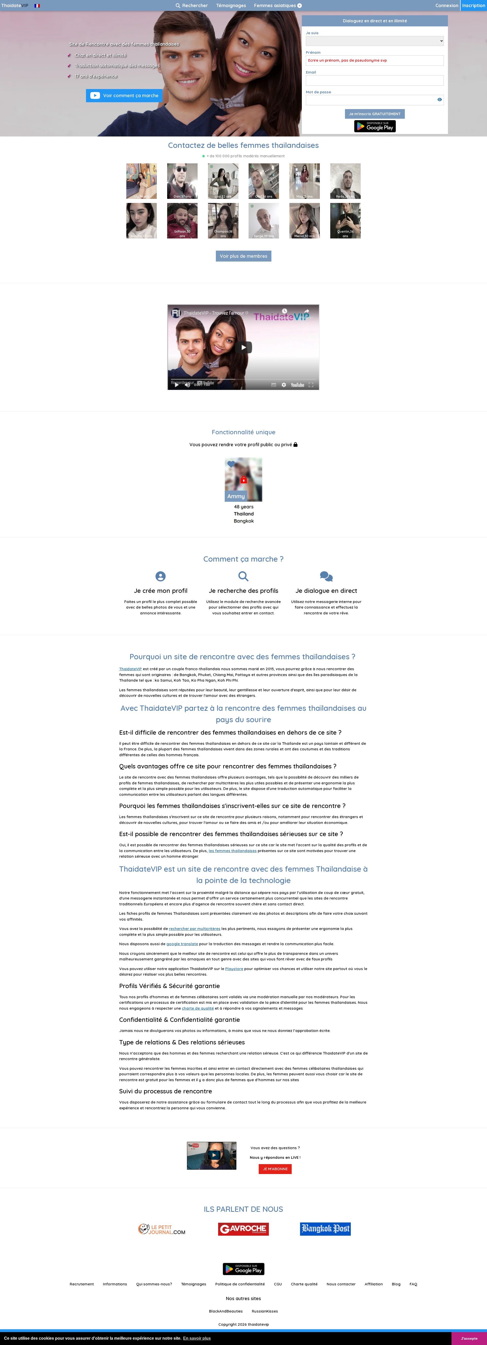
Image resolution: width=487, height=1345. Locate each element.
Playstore (234, 968)
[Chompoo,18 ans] (223, 220)
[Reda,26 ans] (345, 181)
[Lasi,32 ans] (223, 181)
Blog (396, 1284)
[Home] (15, 5)
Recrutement (82, 1284)
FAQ (413, 1284)
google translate (182, 943)
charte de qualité (198, 1008)
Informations (115, 1284)
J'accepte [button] (469, 1338)
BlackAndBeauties (226, 1311)
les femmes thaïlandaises (233, 850)
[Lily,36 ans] (141, 181)
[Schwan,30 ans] (182, 220)
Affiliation (374, 1284)
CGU (278, 1284)
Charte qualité (304, 1284)
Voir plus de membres (243, 256)
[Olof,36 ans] (264, 181)
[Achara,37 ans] (141, 220)
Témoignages (193, 1284)
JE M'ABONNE (275, 1168)
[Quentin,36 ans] (345, 220)
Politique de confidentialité (240, 1284)
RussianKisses (265, 1311)
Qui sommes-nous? (154, 1284)
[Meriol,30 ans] (304, 220)
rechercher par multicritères (194, 928)
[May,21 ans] (304, 181)
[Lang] (37, 5)
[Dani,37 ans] (182, 181)
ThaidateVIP (130, 668)
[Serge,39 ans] (264, 220)
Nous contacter (341, 1284)
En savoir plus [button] (197, 1338)
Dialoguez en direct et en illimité (375, 20)
